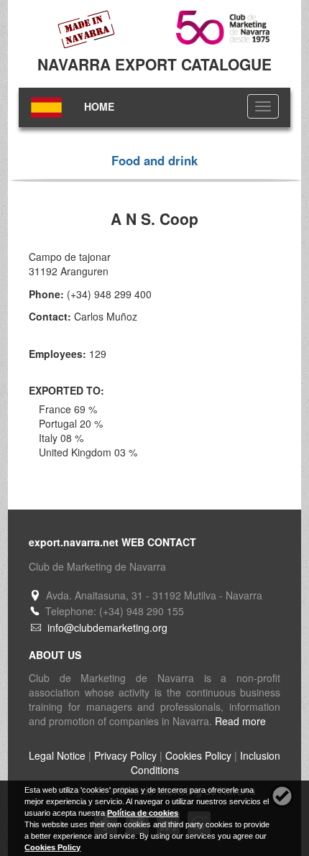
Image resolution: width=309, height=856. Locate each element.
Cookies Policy (198, 755)
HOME (99, 106)
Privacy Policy (125, 755)
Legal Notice (57, 755)
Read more (240, 721)
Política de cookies (142, 813)
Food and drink (154, 160)
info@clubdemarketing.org (107, 627)
